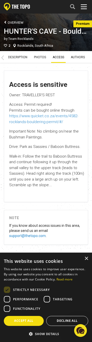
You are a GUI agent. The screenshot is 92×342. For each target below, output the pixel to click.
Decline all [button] (67, 321)
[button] (46, 333)
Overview (15, 23)
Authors (78, 57)
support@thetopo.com (27, 236)
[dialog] (46, 297)
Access (58, 57)
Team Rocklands (20, 39)
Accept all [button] (23, 321)
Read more (64, 279)
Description (17, 57)
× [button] (86, 259)
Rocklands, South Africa (35, 45)
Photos (40, 57)
